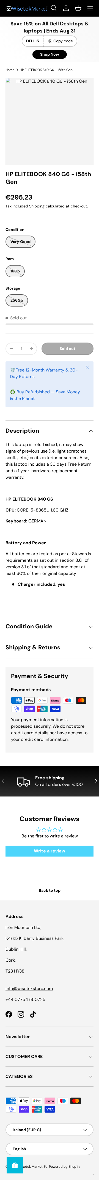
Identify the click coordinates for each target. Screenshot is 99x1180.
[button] (78, 8)
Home (10, 70)
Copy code (63, 40)
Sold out (67, 348)
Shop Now (49, 54)
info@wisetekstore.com (29, 988)
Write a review (49, 851)
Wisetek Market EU (33, 1166)
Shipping (37, 206)
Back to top (50, 890)
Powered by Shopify (64, 1166)
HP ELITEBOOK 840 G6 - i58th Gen (46, 70)
